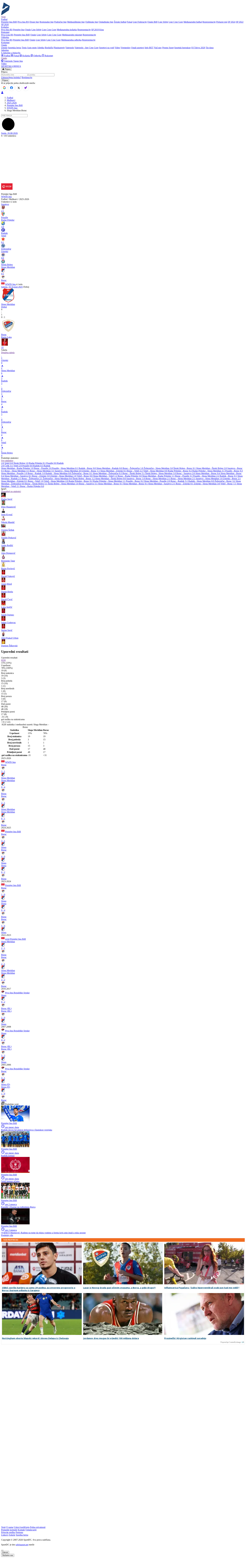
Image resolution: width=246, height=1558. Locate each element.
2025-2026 (12, 103)
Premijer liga (18, 29)
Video (117, 47)
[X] (18, 88)
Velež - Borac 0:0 (85, 476)
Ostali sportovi (137, 47)
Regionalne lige (47, 22)
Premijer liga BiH (9, 22)
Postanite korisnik (9, 1530)
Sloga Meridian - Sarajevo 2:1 (162, 483)
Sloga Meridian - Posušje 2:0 (157, 481)
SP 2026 (5, 24)
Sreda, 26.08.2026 (9, 133)
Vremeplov (126, 47)
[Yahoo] (25, 87)
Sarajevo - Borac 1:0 (135, 478)
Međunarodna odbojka (71, 40)
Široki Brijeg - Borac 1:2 (83, 478)
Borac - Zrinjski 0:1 (185, 483)
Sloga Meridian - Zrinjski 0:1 (14, 481)
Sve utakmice (7, 460)
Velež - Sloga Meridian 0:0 (155, 471)
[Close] (2, 1550)
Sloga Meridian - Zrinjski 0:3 (113, 471)
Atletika (40, 47)
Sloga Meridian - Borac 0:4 (208, 473)
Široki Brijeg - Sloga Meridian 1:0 (160, 473)
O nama (9, 1527)
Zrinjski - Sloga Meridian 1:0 (63, 476)
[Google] (4, 87)
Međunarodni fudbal (193, 22)
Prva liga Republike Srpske (17, 993)
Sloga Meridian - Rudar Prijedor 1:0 (17, 468)
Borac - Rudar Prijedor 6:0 (32, 486)
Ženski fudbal (120, 22)
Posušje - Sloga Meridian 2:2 (206, 476)
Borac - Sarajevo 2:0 (185, 473)
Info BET (149, 47)
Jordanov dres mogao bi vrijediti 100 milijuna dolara (111, 1338)
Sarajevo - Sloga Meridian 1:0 (209, 478)
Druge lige (34, 22)
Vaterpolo (69, 47)
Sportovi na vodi (106, 47)
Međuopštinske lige (76, 22)
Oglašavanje (31, 1530)
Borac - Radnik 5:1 (179, 481)
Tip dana (210, 47)
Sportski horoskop (182, 47)
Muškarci (11, 100)
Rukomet (48, 55)
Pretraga (19, 1532)
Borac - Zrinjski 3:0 (41, 476)
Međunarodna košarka (67, 29)
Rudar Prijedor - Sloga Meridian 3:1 (208, 471)
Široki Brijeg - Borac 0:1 (184, 468)
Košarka (26, 55)
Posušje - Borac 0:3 (234, 471)
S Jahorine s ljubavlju (10, 53)
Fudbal (7, 55)
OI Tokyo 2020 (198, 47)
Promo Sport (168, 47)
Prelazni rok (221, 22)
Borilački (49, 47)
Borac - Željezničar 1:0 (133, 468)
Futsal (129, 22)
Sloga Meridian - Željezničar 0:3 (107, 473)
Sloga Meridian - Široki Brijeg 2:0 (211, 468)
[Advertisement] (123, 159)
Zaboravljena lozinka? (11, 77)
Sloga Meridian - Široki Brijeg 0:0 (110, 478)
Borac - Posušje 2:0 (43, 468)
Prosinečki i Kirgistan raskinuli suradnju (185, 1338)
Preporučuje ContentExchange (231, 1342)
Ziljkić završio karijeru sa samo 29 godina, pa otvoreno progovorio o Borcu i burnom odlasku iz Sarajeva (38, 1289)
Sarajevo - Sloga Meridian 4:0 (68, 471)
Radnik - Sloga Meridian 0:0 (58, 473)
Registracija (27, 77)
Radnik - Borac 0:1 (228, 476)
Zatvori (5, 1552)
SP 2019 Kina (97, 29)
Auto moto (32, 47)
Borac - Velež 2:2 (135, 471)
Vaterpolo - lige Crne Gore (87, 47)
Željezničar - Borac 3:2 (225, 481)
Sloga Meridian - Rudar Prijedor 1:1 (158, 476)
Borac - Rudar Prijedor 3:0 (130, 476)
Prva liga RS (23, 22)
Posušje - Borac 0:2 (135, 481)
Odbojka (37, 55)
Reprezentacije (209, 22)
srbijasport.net (22, 1544)
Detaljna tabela (8, 352)
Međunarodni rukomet (72, 35)
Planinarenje (59, 47)
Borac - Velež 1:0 (36, 481)
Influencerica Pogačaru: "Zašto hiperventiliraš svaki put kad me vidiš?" (202, 1287)
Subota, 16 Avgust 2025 (12, 287)
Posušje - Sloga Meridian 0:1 (65, 468)
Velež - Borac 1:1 (229, 483)
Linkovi (4, 1535)
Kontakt (21, 1530)
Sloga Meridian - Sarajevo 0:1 (18, 476)
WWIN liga (12, 108)
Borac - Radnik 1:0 (36, 473)
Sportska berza (14, 47)
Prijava (7, 69)
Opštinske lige (91, 22)
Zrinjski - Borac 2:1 (232, 478)
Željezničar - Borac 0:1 (82, 473)
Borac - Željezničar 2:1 (32, 478)
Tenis (24, 47)
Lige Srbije (163, 22)
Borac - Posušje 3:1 (184, 476)
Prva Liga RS (7, 35)
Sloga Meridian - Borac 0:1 (110, 483)
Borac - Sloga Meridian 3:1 (17, 471)
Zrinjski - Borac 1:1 (91, 471)
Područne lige (60, 22)
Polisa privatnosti (37, 1527)
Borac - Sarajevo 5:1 (88, 483)
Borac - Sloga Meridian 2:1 (158, 478)
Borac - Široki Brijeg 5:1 (133, 473)
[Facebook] (11, 87)
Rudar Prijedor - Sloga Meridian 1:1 (109, 481)
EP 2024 (231, 22)
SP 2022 (239, 22)
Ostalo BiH (152, 22)
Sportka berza (22, 1535)
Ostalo (28, 29)
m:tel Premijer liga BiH (15, 939)
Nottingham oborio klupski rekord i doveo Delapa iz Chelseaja (35, 1338)
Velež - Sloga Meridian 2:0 (56, 481)
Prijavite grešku (8, 1532)
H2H (3, 660)
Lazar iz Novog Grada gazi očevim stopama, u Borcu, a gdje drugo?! (119, 1287)
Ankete (12, 1535)
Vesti (3, 17)
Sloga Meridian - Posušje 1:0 (14, 473)
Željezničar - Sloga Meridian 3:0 (158, 468)
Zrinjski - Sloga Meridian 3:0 (207, 483)
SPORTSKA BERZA (11, 66)
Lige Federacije (140, 22)
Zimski (4, 47)
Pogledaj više (7, 1235)
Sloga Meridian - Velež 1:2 (105, 476)
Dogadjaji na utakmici (11, 491)
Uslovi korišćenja (21, 1527)
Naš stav (158, 47)
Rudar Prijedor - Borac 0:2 (180, 471)
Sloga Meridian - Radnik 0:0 (109, 468)
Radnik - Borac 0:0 (87, 468)
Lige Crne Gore (176, 22)
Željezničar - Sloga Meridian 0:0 (57, 478)
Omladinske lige (106, 22)
